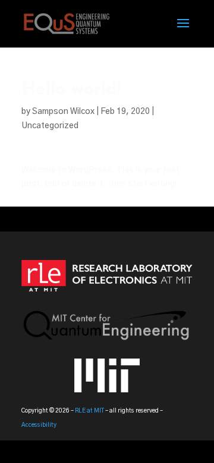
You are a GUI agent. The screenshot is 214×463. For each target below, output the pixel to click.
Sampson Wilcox (63, 111)
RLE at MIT (89, 411)
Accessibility (38, 425)
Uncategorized (49, 126)
